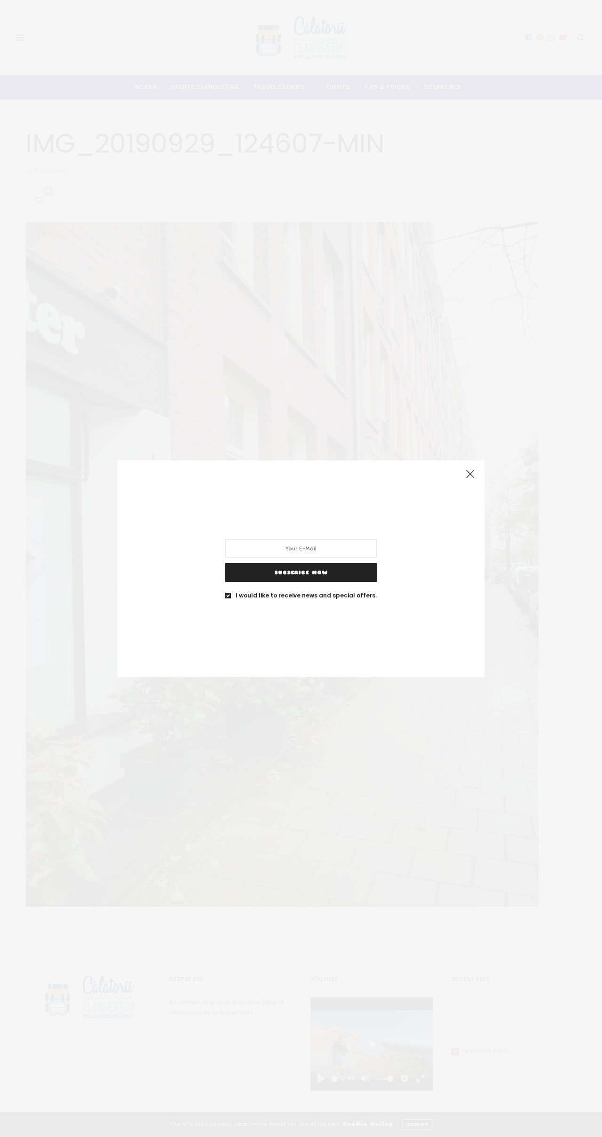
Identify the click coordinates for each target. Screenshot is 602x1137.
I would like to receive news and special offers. (306, 595)
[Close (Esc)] (470, 474)
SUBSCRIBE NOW (301, 572)
